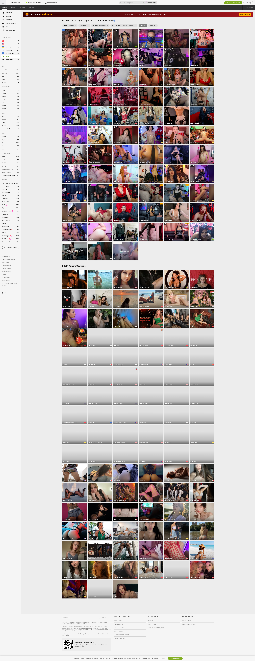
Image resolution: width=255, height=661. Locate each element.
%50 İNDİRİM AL (245, 14)
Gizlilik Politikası (6, 268)
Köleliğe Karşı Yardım (120, 638)
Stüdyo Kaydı (6, 277)
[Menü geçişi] (3, 2)
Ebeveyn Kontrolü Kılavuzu (121, 634)
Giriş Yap (248, 2)
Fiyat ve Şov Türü (100, 25)
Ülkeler (84, 25)
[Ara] (143, 2)
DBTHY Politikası (119, 627)
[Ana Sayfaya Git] (15, 2)
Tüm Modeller (6, 280)
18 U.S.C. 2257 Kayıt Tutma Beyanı (9, 284)
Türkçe (103, 617)
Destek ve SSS (6, 256)
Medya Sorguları (6, 265)
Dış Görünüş (70, 25)
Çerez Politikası (118, 631)
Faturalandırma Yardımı (8, 259)
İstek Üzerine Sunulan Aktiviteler (124, 25)
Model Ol (4, 274)
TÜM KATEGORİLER (12, 247)
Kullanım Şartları (6, 271)
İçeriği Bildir (5, 262)
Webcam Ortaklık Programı (156, 627)
